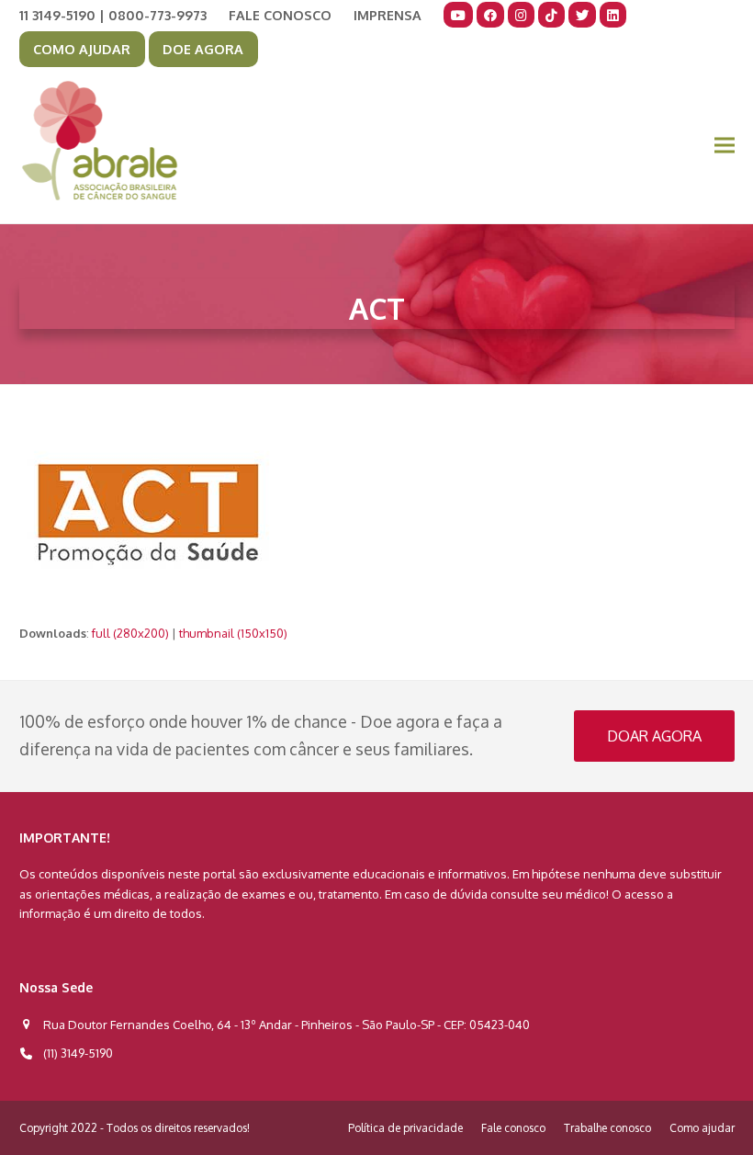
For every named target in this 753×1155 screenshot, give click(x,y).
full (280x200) (130, 633)
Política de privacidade (405, 1128)
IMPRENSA (387, 14)
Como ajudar (702, 1128)
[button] (724, 145)
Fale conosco (513, 1128)
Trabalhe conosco (607, 1128)
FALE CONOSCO (280, 14)
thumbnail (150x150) (233, 633)
